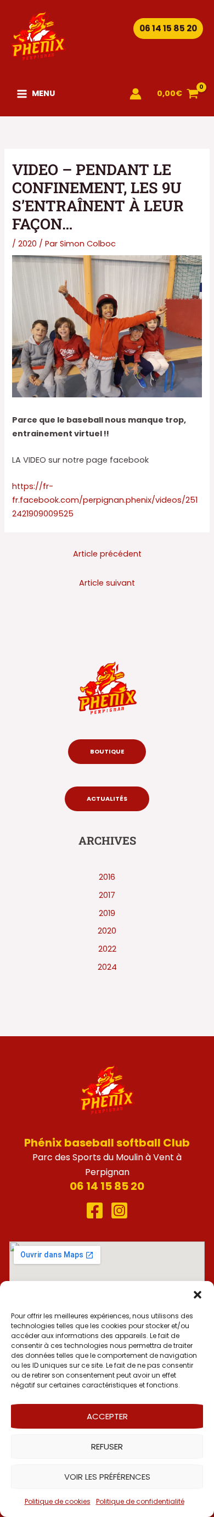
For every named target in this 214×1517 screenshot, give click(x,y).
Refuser (107, 1446)
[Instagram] (119, 1210)
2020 (27, 243)
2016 (107, 877)
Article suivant (107, 582)
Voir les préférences (107, 1476)
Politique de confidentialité (140, 1501)
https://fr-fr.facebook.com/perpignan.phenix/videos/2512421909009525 (105, 500)
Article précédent (107, 553)
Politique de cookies (58, 1501)
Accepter (107, 1416)
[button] (197, 1294)
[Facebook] (95, 1210)
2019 (107, 913)
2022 (107, 948)
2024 (107, 967)
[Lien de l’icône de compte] (135, 94)
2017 (107, 895)
